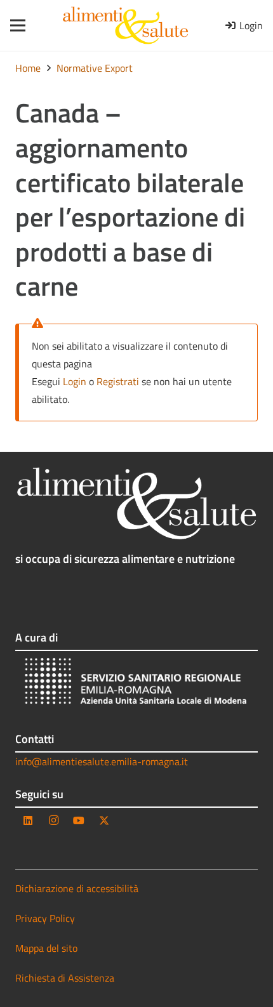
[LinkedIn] (28, 820)
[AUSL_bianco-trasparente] (136, 683)
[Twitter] (104, 820)
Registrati (118, 381)
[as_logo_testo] (125, 25)
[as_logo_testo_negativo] (136, 503)
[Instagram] (53, 820)
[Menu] (13, 25)
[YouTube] (78, 820)
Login (74, 381)
